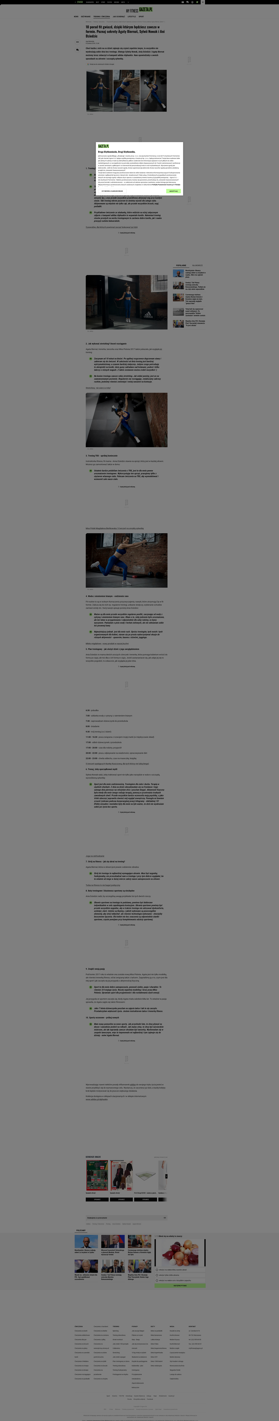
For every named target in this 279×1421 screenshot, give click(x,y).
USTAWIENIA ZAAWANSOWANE (112, 191)
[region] (139, 168)
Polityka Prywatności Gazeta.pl (163, 185)
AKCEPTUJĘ (173, 191)
